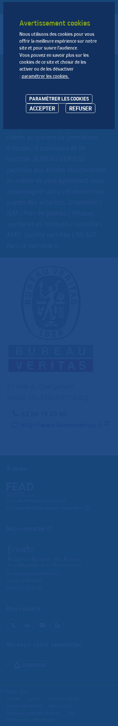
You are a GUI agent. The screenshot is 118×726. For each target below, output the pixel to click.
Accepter (42, 108)
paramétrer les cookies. (45, 76)
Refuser (80, 108)
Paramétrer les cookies (59, 99)
